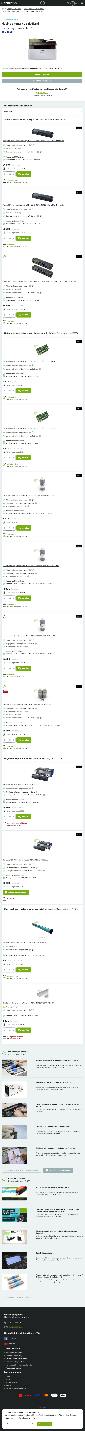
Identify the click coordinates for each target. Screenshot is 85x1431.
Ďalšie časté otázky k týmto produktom (21, 1170)
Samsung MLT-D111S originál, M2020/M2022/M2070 (21, 784)
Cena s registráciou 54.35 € (16, 309)
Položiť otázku (42, 93)
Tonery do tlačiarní (14, 9)
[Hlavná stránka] (9, 3)
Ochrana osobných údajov (15, 1362)
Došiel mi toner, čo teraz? (45, 1253)
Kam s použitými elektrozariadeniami (20, 1365)
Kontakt (9, 1385)
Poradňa (9, 1379)
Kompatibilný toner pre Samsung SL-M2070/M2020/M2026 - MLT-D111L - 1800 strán (33, 205)
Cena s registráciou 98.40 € (16, 887)
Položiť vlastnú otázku (60, 1170)
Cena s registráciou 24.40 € (16, 168)
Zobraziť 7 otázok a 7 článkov (42, 95)
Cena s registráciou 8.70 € (15, 522)
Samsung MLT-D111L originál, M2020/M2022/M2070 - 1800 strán (26, 860)
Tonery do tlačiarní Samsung (34, 9)
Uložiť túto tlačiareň (42, 81)
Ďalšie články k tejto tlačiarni (18, 1297)
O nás (8, 1376)
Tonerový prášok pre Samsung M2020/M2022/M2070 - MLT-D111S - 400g (29, 636)
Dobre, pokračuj (45, 1424)
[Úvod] (3, 8)
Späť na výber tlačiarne (11, 19)
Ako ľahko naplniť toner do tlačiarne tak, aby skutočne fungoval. (56, 1232)
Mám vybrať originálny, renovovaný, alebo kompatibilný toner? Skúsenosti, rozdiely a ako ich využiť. (59, 1276)
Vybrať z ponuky (42, 74)
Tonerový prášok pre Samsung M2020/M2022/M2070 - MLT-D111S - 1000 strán (31, 495)
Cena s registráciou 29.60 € (16, 233)
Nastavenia (11, 1424)
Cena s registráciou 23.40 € (16, 663)
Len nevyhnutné (27, 1424)
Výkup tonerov (11, 1382)
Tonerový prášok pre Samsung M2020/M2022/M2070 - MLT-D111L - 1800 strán (31, 566)
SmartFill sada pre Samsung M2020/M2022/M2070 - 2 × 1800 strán (27, 704)
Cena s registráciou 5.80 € (15, 452)
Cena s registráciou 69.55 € (16, 811)
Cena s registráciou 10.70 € (16, 592)
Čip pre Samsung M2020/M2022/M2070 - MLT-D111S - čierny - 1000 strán (29, 428)
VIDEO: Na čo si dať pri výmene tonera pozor (52, 1187)
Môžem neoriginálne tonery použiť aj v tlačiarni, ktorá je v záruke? (57, 1105)
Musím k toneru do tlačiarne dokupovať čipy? (53, 1126)
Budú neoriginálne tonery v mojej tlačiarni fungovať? (56, 1148)
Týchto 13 (5, 68)
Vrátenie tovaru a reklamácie (16, 1359)
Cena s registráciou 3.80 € (15, 385)
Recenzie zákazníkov (14, 1368)
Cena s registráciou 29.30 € (16, 734)
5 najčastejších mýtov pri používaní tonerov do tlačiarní (57, 1060)
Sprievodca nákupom (14, 1352)
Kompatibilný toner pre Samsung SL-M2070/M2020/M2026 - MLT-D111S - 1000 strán (33, 141)
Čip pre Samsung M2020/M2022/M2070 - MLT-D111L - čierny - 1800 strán (29, 361)
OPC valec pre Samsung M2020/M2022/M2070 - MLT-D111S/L (25, 942)
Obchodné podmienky (14, 1355)
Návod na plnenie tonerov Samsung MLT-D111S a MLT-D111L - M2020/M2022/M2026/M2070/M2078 (58, 1210)
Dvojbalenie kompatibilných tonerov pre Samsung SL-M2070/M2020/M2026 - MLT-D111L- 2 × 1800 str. (40, 281)
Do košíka (25, 174)
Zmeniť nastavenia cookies (16, 1389)
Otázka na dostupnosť (17, 892)
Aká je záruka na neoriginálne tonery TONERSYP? (54, 1082)
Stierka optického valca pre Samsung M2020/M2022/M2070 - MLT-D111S (29, 1003)
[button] (68, 3)
